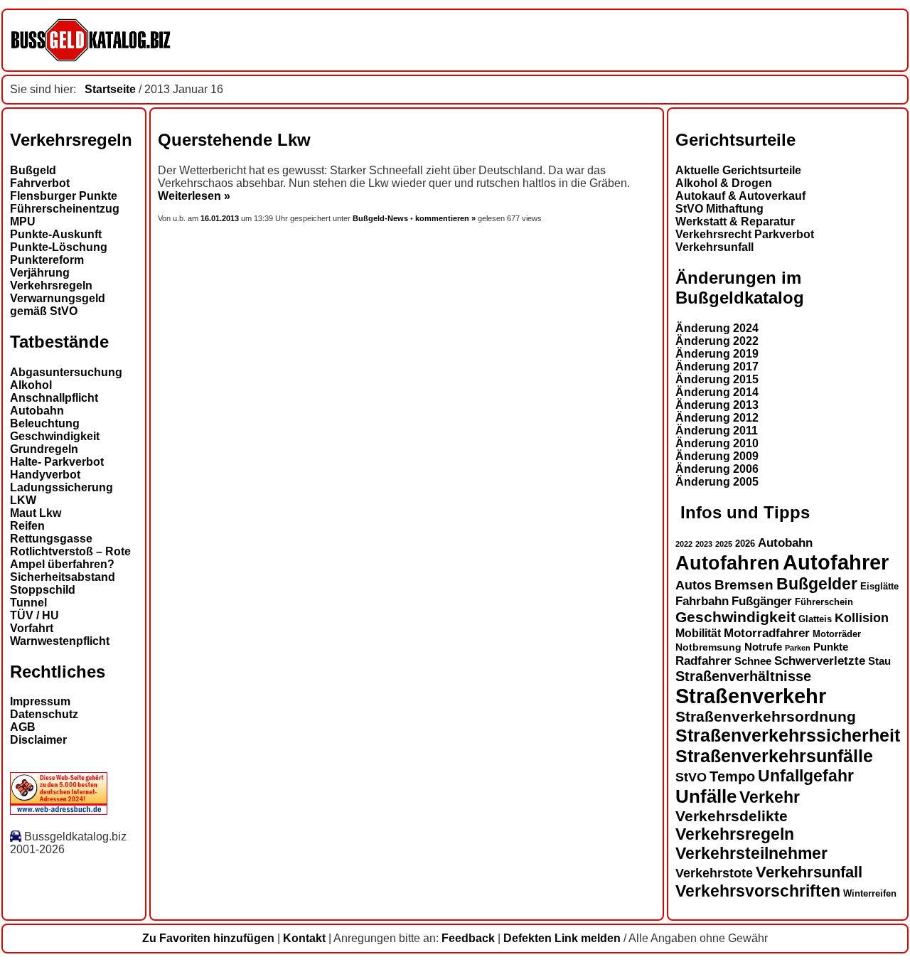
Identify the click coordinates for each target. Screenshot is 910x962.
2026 (745, 543)
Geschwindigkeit (55, 436)
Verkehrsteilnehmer (751, 853)
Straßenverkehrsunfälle (774, 756)
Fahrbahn (702, 601)
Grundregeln (44, 449)
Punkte (830, 647)
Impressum (40, 701)
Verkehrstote (714, 873)
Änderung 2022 (717, 341)
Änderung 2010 (717, 443)
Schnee (752, 661)
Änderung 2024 (717, 328)
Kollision (862, 617)
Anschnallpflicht (54, 398)
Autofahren (727, 563)
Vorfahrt (31, 628)
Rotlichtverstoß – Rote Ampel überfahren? (70, 557)
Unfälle (706, 796)
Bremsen (744, 584)
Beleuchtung (45, 423)
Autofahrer (836, 562)
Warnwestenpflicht (59, 641)
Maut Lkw (35, 513)
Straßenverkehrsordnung (765, 716)
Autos (693, 584)
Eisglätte (879, 586)
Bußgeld (33, 170)
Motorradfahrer (767, 633)
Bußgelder (816, 583)
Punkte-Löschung (58, 247)
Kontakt (304, 938)
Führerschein (824, 602)
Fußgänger (762, 601)
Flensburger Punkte (63, 196)
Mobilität (698, 632)
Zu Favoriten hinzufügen (208, 938)
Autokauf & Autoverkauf (740, 196)
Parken (797, 647)
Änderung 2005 (717, 482)
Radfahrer (703, 660)
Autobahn (37, 411)
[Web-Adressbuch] (58, 811)
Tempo (732, 776)
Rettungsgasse (51, 539)
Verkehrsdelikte (731, 816)
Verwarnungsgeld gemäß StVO (57, 304)
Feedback (468, 938)
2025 (723, 544)
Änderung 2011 (716, 430)
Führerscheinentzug (64, 209)
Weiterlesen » (194, 196)
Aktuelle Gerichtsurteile (738, 170)
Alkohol (31, 385)
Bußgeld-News (380, 218)
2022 (683, 544)
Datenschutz (44, 714)
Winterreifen (869, 893)
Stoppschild (42, 590)
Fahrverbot (40, 183)
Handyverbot (45, 475)
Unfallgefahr (806, 775)
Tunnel (28, 603)
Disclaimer (38, 740)
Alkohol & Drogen (723, 183)
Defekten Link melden (562, 938)
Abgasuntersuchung (66, 372)
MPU (23, 221)
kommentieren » (445, 218)
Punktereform (47, 260)
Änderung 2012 (717, 418)
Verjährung (40, 273)
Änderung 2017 (717, 366)
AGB (23, 727)
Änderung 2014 (717, 392)
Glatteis (815, 619)
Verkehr (769, 797)
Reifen (27, 526)
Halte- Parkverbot (57, 462)
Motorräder (837, 634)
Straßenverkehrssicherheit (787, 735)
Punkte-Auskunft (56, 234)
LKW (23, 500)
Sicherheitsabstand (62, 577)
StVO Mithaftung (719, 209)
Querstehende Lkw (234, 139)
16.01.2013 (220, 218)
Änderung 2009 (717, 456)
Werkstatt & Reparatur (735, 221)
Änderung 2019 (717, 354)
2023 (703, 544)
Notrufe (763, 647)
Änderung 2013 (717, 405)
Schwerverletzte (819, 661)
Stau (879, 661)
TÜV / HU (34, 615)
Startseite (110, 89)
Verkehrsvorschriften (757, 891)
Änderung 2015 (717, 379)
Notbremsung (708, 647)
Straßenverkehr (750, 696)
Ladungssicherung (61, 487)
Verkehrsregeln (51, 285)
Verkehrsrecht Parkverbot (744, 234)
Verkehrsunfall (714, 247)
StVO (691, 776)
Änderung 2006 (717, 469)
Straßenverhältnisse (743, 676)
